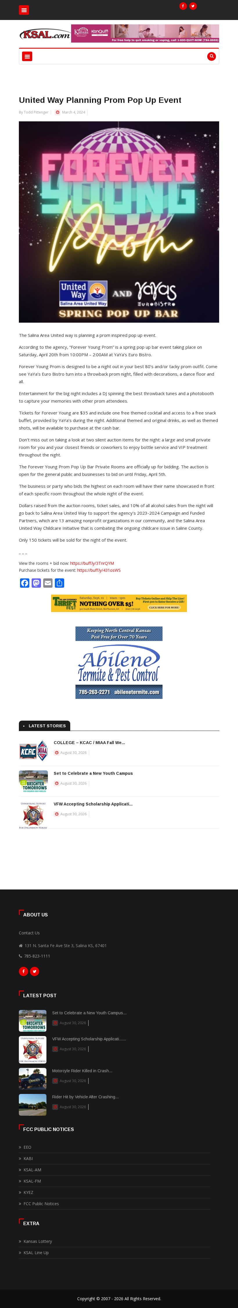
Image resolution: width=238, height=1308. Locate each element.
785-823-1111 (37, 956)
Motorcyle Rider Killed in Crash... (82, 1070)
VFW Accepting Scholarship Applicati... (93, 804)
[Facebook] (183, 6)
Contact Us (29, 933)
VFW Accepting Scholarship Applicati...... (89, 1039)
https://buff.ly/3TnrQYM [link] (92, 563)
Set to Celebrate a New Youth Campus (93, 773)
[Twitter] (193, 6)
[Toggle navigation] (24, 10)
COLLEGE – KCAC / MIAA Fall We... (89, 742)
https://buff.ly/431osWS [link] (99, 570)
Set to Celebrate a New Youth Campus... (89, 1013)
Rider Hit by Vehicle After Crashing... (85, 1097)
